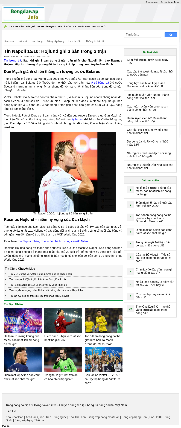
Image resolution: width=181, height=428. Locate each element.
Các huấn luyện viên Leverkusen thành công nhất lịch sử (147, 108)
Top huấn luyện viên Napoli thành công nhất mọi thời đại (148, 96)
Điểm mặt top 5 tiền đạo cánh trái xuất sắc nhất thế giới (154, 231)
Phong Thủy (99, 26)
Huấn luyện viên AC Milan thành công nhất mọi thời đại (147, 120)
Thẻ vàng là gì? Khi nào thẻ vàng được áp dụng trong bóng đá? (153, 310)
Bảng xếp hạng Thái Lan (29, 420)
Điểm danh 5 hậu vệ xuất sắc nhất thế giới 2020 (154, 204)
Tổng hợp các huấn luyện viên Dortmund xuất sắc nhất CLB (146, 85)
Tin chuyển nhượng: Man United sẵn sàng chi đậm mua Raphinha (46, 290)
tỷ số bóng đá (100, 82)
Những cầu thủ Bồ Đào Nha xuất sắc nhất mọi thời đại (150, 166)
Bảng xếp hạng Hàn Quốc (138, 417)
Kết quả (23, 41)
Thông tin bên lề (95, 41)
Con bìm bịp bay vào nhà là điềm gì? (153, 296)
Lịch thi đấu (17, 26)
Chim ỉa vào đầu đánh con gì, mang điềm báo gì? (154, 271)
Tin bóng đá (12, 60)
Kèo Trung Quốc (56, 417)
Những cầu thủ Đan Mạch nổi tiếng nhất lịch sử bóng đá (149, 155)
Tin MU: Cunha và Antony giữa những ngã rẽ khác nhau (40, 273)
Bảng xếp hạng (46, 26)
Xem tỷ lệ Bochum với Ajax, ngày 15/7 (147, 61)
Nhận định (84, 26)
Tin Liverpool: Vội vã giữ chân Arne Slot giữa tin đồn (38, 279)
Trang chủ (5, 27)
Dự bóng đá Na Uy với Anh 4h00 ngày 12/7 (147, 143)
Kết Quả (30, 26)
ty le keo (77, 119)
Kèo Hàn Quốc (34, 417)
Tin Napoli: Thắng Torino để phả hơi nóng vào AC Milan (53, 241)
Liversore (9, 41)
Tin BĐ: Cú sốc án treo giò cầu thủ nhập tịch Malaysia (39, 295)
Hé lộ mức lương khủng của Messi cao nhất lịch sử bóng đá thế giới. (21, 340)
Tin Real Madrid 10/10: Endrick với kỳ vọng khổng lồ (38, 284)
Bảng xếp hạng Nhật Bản (103, 417)
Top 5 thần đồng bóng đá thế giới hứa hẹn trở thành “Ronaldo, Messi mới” (102, 340)
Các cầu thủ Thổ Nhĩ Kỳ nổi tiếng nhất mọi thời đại (147, 131)
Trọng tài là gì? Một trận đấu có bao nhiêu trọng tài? (153, 244)
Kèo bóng (37, 41)
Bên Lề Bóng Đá (67, 26)
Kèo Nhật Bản (14, 417)
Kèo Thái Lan (77, 417)
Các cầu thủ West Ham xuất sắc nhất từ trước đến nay (150, 73)
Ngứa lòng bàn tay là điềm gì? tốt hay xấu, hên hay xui (155, 283)
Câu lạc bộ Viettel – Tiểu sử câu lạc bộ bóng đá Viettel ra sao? (102, 379)
